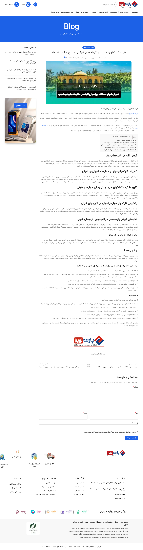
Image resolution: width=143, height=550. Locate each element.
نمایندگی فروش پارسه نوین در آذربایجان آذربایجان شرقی (118, 150)
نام (136, 413)
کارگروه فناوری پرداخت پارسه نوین (90, 58)
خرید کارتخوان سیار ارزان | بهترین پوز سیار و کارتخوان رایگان (22, 62)
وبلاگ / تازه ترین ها (66, 34)
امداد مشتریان (79, 490)
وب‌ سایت (135, 422)
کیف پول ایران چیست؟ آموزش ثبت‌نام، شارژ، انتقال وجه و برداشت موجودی (22, 88)
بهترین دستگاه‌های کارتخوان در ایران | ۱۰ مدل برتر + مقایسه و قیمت (20, 53)
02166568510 (120, 498)
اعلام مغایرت (80, 483)
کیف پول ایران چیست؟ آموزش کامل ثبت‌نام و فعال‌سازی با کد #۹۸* (21, 79)
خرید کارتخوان (133, 113)
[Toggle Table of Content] (133, 137)
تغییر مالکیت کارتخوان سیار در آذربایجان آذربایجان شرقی (117, 145)
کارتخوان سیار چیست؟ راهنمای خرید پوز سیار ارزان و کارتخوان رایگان (21, 70)
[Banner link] (20, 120)
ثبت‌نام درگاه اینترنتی (49, 490)
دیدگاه (135, 387)
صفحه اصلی (79, 34)
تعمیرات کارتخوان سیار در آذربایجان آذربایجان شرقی (119, 142)
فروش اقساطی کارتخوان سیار (125, 140)
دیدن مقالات (88, 365)
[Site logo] (128, 4)
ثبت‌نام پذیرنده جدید (49, 487)
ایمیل (85, 413)
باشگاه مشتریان (79, 494)
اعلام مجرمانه (79, 487)
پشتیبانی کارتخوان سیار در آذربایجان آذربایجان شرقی (119, 147)
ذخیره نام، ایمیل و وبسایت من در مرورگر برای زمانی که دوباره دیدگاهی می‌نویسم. (110, 432)
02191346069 (120, 494)
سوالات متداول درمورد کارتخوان (46, 494)
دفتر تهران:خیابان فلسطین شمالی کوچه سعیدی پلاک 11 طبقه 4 (107, 490)
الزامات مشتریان (51, 483)
